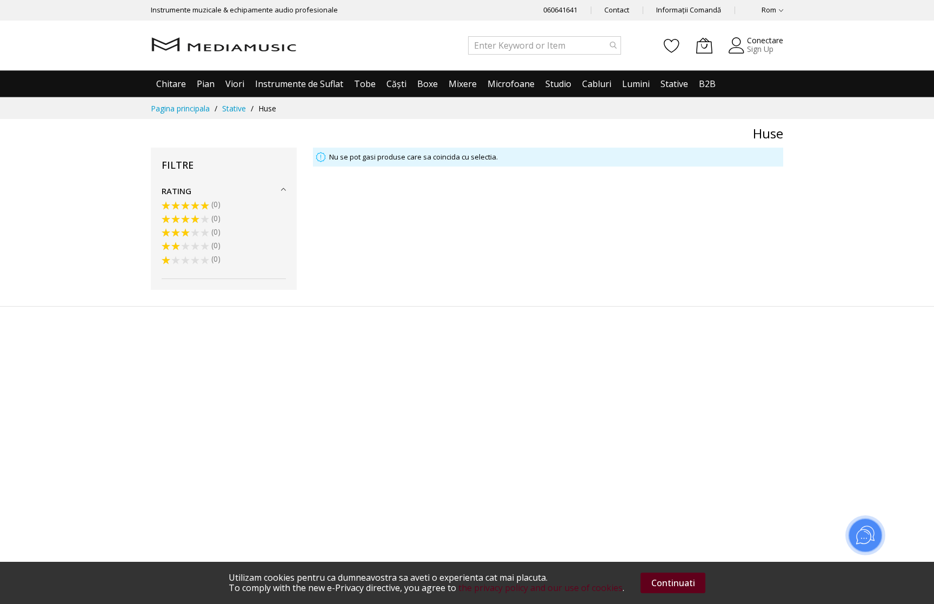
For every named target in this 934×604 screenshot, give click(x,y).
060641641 (560, 10)
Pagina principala (180, 108)
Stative (234, 108)
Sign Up (760, 49)
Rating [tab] (176, 190)
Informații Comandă (688, 10)
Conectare (765, 40)
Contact (616, 10)
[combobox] (544, 45)
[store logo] (224, 45)
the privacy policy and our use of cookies (540, 588)
